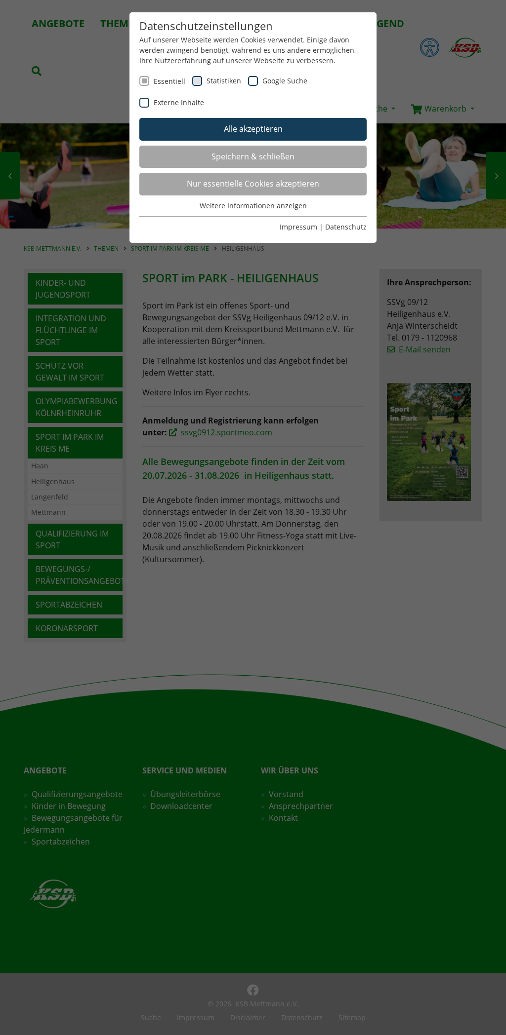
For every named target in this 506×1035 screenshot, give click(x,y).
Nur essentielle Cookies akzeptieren (253, 183)
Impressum (298, 226)
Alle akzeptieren (253, 128)
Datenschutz (346, 226)
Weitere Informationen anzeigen (253, 205)
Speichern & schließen (253, 156)
